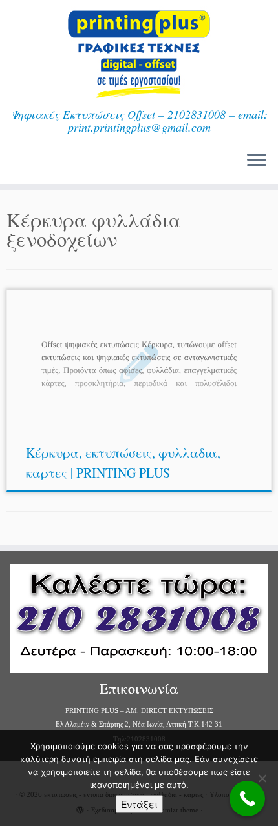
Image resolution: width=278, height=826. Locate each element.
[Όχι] (261, 778)
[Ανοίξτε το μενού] (256, 160)
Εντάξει (139, 804)
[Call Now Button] (247, 798)
